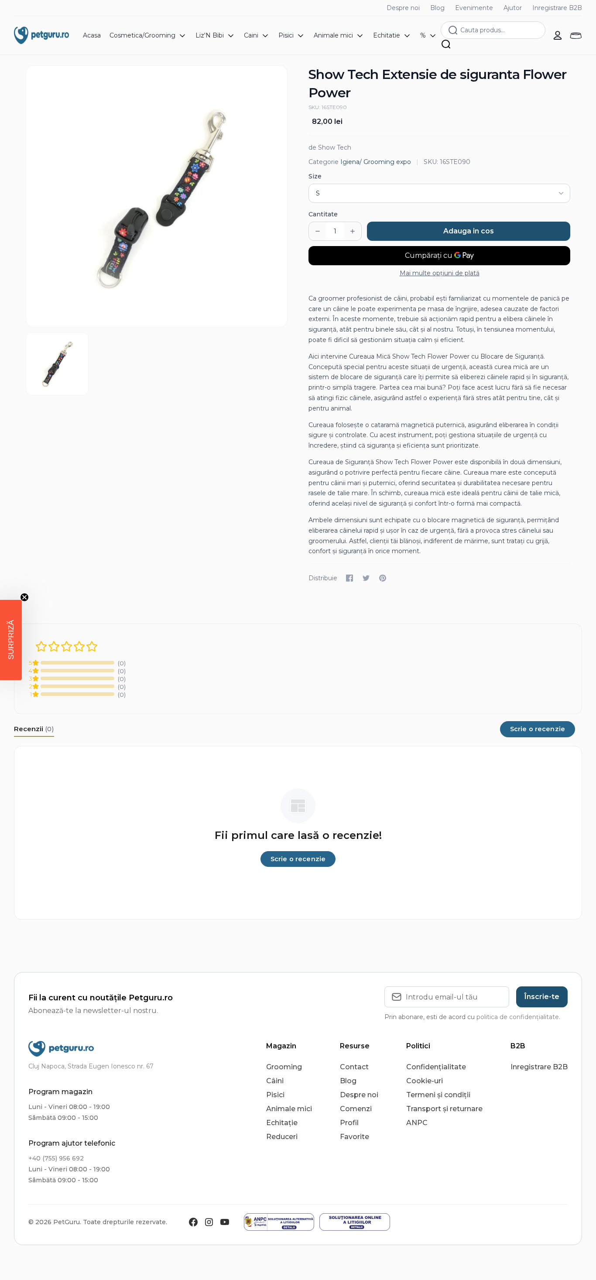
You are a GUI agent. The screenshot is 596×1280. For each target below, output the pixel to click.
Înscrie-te (541, 997)
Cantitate (323, 214)
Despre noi (403, 8)
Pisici (275, 1095)
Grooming (284, 1067)
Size (315, 176)
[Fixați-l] (383, 578)
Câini (275, 1081)
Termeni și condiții (438, 1095)
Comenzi (356, 1109)
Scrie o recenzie (537, 729)
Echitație (282, 1123)
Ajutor (513, 8)
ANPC (417, 1123)
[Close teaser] (24, 597)
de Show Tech (329, 147)
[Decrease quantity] (317, 231)
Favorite (354, 1137)
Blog (437, 8)
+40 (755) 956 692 (56, 1158)
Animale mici (289, 1109)
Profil (349, 1123)
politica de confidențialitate (517, 1017)
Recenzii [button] (34, 729)
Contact (354, 1067)
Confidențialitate (436, 1067)
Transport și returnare (444, 1109)
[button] (11, 640)
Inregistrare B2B (557, 8)
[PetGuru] (41, 35)
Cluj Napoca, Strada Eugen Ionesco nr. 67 (91, 1066)
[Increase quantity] (352, 231)
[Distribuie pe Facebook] (349, 578)
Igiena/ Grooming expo (375, 162)
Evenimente (474, 8)
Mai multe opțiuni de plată (440, 273)
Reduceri (282, 1137)
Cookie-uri (424, 1081)
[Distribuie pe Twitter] (366, 578)
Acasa (92, 35)
